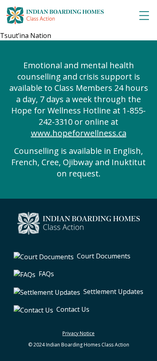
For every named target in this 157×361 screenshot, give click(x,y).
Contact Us (72, 309)
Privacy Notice (78, 333)
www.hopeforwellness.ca (78, 133)
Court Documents (103, 256)
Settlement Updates (113, 291)
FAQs (46, 273)
